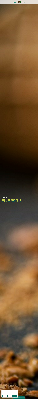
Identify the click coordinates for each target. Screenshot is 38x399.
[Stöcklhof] (19, 2)
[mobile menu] (36, 2)
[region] (9, 394)
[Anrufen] (19, 398)
